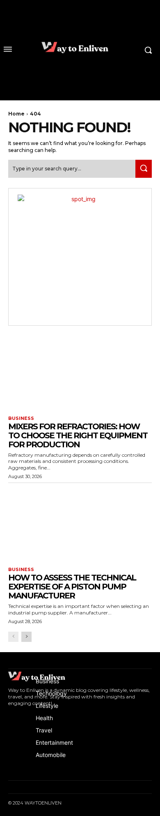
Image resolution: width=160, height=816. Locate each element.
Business (21, 418)
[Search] (143, 168)
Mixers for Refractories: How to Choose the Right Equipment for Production (77, 435)
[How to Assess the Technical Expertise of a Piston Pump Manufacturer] (80, 523)
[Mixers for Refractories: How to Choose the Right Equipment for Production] (80, 372)
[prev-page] (13, 637)
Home (16, 114)
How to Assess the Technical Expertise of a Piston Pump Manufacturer (72, 587)
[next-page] (26, 637)
